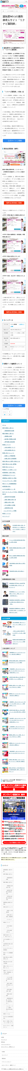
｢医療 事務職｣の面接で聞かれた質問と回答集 (17, 564)
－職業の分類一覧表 (9, 502)
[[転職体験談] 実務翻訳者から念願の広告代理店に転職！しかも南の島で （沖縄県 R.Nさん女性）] (5, 610)
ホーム (4, 425)
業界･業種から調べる (8, 428)
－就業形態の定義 (8, 508)
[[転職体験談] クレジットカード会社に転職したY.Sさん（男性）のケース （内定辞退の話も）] (5, 594)
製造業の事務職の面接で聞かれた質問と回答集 (17, 548)
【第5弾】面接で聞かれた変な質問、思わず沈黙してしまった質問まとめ (17, 678)
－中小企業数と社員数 (9, 505)
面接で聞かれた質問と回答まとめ (11, 461)
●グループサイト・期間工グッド (8, 1026)
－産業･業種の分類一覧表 (9, 990)
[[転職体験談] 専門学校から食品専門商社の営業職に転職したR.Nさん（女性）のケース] (5, 585)
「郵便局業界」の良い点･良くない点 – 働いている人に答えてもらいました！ (17, 752)
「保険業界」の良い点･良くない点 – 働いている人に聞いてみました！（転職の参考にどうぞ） (17, 703)
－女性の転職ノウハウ (9, 447)
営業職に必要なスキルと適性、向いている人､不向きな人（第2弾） (17, 686)
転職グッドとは (6, 513)
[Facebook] (9, 414)
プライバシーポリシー (5, 1044)
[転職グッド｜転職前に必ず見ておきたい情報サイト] (4, 2)
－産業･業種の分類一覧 (10, 499)
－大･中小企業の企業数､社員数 (9, 979)
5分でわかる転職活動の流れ (8, 1017)
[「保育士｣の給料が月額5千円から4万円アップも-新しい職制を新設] (7, 633)
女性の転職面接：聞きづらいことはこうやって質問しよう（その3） (19, 624)
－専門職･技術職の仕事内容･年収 (9, 898)
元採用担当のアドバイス (8, 475)
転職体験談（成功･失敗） (9, 472)
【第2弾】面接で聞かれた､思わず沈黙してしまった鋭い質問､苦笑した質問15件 (17, 712)
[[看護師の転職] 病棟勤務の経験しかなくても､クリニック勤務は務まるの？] (7, 642)
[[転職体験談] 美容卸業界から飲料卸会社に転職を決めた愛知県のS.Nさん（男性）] (5, 602)
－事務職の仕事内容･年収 (9, 886)
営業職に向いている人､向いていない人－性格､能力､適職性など (17, 694)
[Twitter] (4, 414)
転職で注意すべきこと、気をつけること (7, 935)
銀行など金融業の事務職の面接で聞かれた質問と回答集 (17, 556)
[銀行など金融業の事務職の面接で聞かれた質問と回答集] (5, 558)
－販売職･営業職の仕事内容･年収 (9, 892)
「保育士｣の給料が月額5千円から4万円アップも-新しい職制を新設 (19, 633)
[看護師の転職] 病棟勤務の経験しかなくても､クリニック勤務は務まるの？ (19, 641)
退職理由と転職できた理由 (9, 478)
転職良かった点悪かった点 (9, 469)
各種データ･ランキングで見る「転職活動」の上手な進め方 (8, 972)
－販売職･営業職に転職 (10, 439)
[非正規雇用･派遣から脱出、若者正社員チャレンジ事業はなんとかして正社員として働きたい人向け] (7, 527)
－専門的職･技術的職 (9, 441)
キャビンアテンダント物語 (9, 481)
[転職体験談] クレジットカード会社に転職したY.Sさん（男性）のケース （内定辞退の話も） (17, 593)
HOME (2, 1037)
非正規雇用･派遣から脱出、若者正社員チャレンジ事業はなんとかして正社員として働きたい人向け (19, 528)
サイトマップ (5, 516)
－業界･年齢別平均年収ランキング (9, 985)
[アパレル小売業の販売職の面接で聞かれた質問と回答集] (5, 542)
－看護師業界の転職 (9, 430)
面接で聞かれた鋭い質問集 (9, 464)
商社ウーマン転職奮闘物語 (9, 483)
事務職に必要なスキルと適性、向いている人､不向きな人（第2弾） (17, 735)
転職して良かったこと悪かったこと (8, 967)
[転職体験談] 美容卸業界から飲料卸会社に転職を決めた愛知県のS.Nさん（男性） (17, 602)
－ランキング (9, 919)
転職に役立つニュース (8, 453)
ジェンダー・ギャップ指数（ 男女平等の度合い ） (9, 1008)
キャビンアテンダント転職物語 (8, 949)
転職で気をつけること (8, 467)
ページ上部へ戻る (26, 1069)
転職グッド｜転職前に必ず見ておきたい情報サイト (14, 1068)
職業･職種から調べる (8, 433)
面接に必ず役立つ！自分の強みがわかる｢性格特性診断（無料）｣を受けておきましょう (17, 769)
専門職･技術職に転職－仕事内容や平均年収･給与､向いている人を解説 (17, 661)
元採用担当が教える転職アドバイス (8, 944)
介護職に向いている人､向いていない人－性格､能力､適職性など (17, 744)
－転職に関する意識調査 (10, 458)
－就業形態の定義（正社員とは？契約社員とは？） (9, 1001)
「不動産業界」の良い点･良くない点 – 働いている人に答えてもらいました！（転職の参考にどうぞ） (17, 670)
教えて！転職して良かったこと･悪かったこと (8, 1022)
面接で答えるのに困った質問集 (8, 962)
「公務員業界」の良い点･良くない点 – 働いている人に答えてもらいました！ (17, 727)
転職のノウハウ (6, 444)
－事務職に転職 (8, 436)
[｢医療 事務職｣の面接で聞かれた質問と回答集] (5, 565)
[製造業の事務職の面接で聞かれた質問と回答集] (5, 550)
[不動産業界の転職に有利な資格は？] (5, 573)
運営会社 (3, 1042)
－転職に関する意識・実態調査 (9, 915)
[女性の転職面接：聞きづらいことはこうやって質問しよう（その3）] (7, 624)
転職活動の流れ (6, 486)
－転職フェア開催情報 (9, 455)
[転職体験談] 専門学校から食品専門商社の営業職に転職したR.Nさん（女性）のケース (17, 585)
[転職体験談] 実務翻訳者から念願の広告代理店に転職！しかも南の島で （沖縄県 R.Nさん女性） (17, 610)
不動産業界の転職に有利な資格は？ (16, 571)
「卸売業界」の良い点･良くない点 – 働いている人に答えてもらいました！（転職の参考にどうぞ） (17, 720)
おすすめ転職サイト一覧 (8, 489)
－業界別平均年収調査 (9, 496)
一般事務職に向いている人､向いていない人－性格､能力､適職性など (17, 653)
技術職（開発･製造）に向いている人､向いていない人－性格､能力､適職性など (17, 761)
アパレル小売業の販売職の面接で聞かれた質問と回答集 (17, 541)
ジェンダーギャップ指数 (10, 510)
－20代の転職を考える (9, 450)
